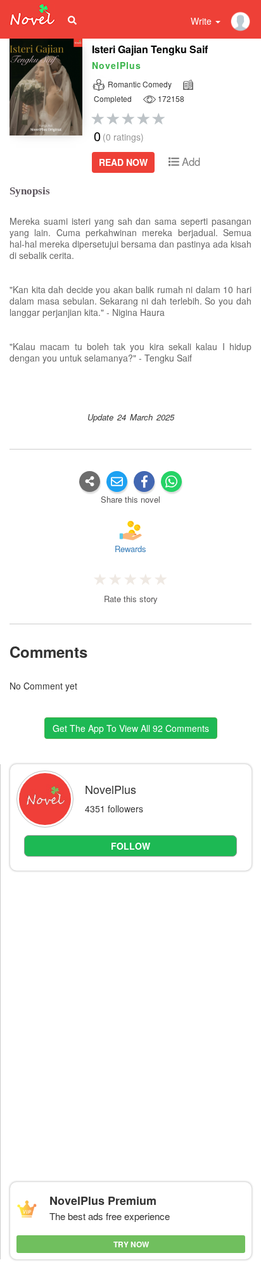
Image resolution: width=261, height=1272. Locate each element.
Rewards (130, 549)
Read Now (123, 162)
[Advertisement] (130, 1013)
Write (202, 21)
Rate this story (131, 599)
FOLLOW (130, 846)
